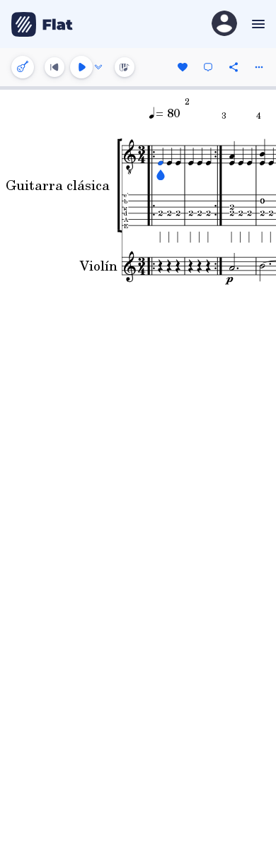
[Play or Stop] (81, 67)
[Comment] (208, 67)
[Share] (233, 67)
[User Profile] (224, 24)
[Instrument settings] (22, 67)
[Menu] (256, 24)
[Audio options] (98, 67)
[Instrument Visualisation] (124, 67)
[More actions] (259, 67)
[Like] (182, 67)
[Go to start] (54, 67)
